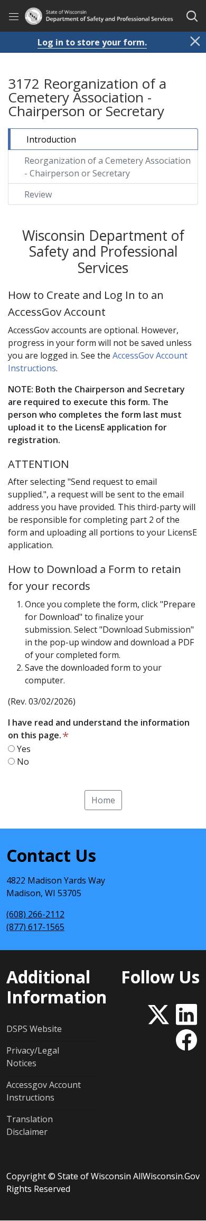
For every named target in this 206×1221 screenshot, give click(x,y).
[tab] (103, 139)
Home (103, 800)
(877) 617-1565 (35, 927)
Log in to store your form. (92, 42)
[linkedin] (186, 1012)
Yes (23, 749)
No (22, 761)
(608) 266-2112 (35, 914)
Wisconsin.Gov (171, 1176)
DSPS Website (34, 1029)
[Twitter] (160, 1012)
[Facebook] (186, 1037)
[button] (192, 16)
